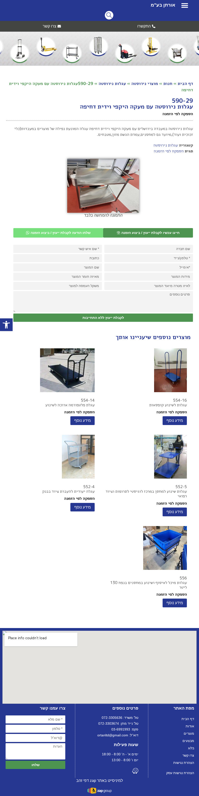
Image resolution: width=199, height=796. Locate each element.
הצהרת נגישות (183, 763)
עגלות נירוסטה (112, 83)
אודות (190, 726)
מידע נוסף (174, 420)
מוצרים (189, 733)
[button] (184, 5)
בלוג (191, 748)
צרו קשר (188, 755)
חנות (167, 83)
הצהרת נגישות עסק (180, 773)
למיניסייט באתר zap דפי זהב (99, 780)
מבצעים (188, 741)
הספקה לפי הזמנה (169, 151)
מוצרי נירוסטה (144, 83)
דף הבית (185, 83)
